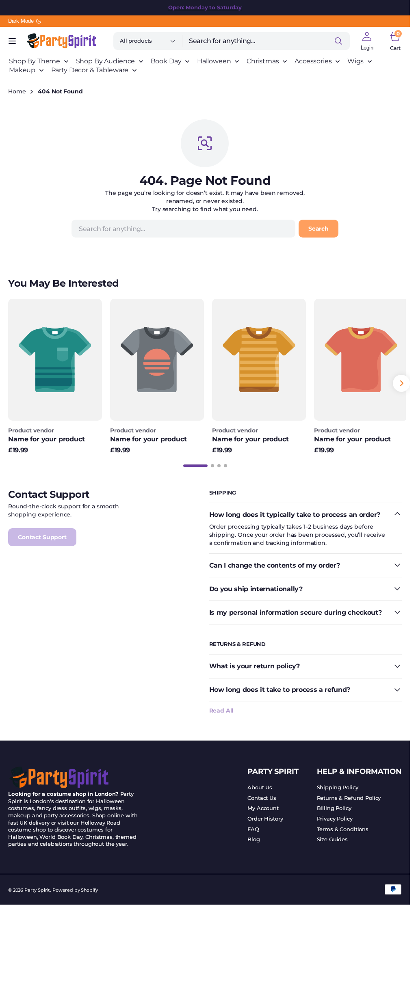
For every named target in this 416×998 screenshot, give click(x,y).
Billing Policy (334, 806)
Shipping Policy (337, 785)
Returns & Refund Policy (349, 796)
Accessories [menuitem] (313, 61)
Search (318, 228)
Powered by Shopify (75, 888)
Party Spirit (37, 888)
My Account (263, 806)
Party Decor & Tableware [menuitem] (90, 70)
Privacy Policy (335, 817)
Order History (265, 817)
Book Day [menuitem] (166, 61)
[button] (12, 41)
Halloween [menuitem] (214, 61)
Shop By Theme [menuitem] (34, 61)
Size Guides (332, 837)
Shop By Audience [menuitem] (105, 61)
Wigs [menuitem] (355, 61)
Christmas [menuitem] (263, 61)
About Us (259, 785)
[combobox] (266, 41)
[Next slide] (401, 382)
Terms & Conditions (342, 827)
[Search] (338, 41)
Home (17, 91)
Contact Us (261, 796)
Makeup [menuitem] (22, 70)
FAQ (253, 827)
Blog (253, 837)
